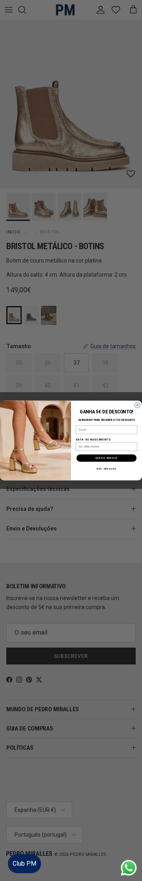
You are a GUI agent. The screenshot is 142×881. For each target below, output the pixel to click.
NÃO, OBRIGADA (106, 469)
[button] (128, 851)
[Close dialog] (137, 405)
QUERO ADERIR (106, 458)
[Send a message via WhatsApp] (129, 868)
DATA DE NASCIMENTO (93, 439)
